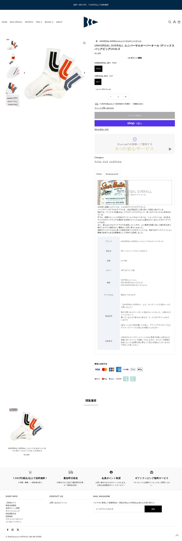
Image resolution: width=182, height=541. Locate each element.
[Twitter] (18, 530)
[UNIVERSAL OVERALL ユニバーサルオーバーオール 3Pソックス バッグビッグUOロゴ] (27, 426)
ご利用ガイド (11, 503)
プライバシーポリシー (14, 519)
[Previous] (24, 73)
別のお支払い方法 (101, 129)
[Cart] (179, 22)
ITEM (38, 22)
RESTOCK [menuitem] (29, 22)
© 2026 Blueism (12, 537)
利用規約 (9, 516)
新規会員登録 (11, 505)
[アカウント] (174, 22)
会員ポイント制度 (13, 508)
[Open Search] (169, 22)
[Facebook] (7, 530)
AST (98, 82)
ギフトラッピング (13, 511)
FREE (98, 68)
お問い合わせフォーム (58, 503)
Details (99, 174)
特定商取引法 (11, 514)
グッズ (105, 161)
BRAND (48, 22)
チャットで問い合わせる (104, 108)
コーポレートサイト (13, 522)
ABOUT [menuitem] (59, 22)
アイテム (98, 161)
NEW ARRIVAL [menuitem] (16, 22)
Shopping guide (112, 174)
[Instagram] (13, 530)
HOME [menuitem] (4, 22)
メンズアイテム (115, 161)
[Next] (84, 73)
